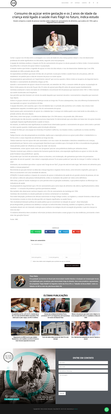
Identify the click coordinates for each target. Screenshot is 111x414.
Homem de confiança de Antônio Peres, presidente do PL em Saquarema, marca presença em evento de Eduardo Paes (55, 315)
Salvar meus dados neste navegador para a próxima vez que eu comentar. (51, 261)
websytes (76, 409)
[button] (36, 231)
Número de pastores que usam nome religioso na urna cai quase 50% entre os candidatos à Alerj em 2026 (85, 315)
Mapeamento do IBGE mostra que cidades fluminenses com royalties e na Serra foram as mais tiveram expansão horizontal (25, 338)
